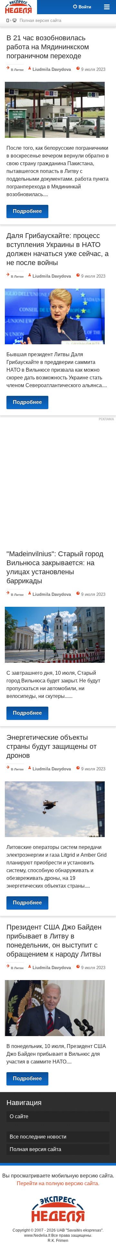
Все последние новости (38, 1136)
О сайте (19, 1116)
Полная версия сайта (40, 20)
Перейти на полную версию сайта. (58, 1183)
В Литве (17, 69)
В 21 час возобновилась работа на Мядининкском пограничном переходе (47, 47)
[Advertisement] (58, 482)
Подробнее (27, 211)
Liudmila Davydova (52, 69)
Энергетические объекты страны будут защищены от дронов (51, 746)
